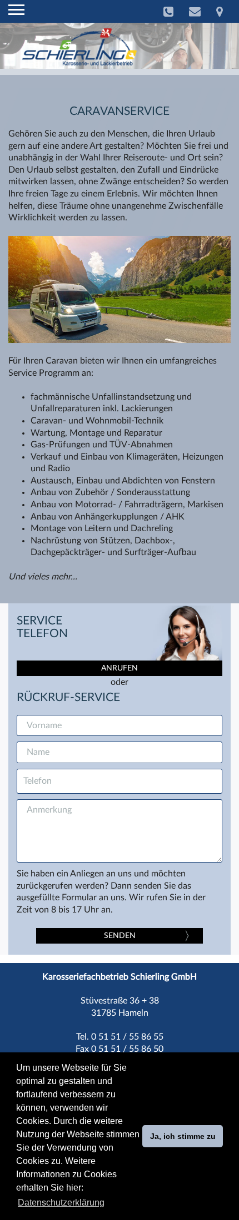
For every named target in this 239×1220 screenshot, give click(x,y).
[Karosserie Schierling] (79, 46)
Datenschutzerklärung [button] (61, 1202)
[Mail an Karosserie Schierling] (195, 12)
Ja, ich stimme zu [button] (183, 1136)
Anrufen (119, 668)
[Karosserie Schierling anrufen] (168, 12)
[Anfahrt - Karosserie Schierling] (219, 12)
